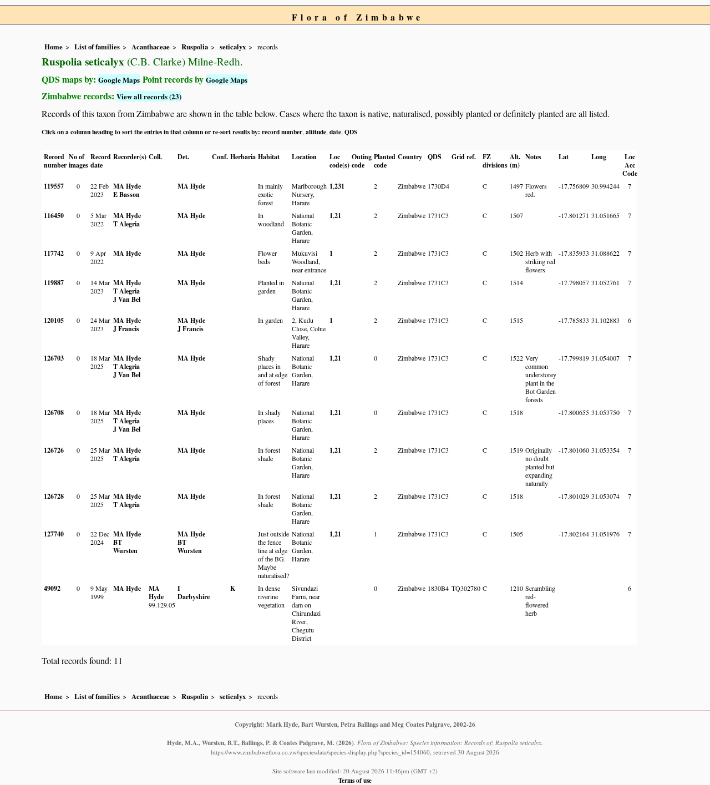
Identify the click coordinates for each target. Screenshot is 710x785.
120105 (54, 320)
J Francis (126, 328)
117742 (54, 253)
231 (339, 186)
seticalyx (233, 47)
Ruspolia (194, 47)
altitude (316, 131)
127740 (54, 534)
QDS (350, 131)
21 (337, 215)
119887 (54, 282)
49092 (52, 588)
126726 (54, 450)
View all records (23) (148, 96)
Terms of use (355, 780)
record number (282, 131)
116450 (54, 215)
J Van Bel (126, 299)
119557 (54, 186)
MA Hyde (127, 186)
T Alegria (126, 224)
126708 (54, 412)
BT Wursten (125, 546)
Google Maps (119, 79)
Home (53, 47)
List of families (97, 47)
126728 (54, 496)
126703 (54, 358)
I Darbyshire (194, 592)
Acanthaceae (150, 47)
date (335, 131)
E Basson (126, 194)
